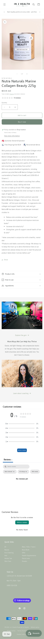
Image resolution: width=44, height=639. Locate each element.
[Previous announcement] (4, 12)
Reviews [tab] (8, 459)
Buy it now (22, 122)
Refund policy (35, 627)
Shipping (11, 94)
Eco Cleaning (9, 553)
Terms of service (22, 631)
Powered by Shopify (23, 627)
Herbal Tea (8, 558)
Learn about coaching (21, 393)
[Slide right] (26, 73)
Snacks (24, 561)
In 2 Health (13, 627)
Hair (6, 555)
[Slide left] (17, 73)
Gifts (23, 553)
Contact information (23, 634)
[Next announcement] (39, 12)
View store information (12, 136)
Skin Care (8, 561)
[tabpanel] (22, 484)
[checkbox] (35, 472)
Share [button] (6, 260)
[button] (4, 4)
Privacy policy (11, 631)
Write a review (22, 450)
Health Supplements (29, 555)
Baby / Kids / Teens (28, 547)
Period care (26, 558)
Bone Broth (25, 550)
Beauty (7, 550)
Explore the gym (21, 335)
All (5, 547)
